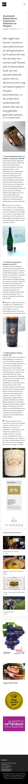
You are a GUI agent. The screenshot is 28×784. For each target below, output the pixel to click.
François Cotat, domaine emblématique (14, 592)
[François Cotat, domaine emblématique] (14, 583)
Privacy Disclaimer (6, 770)
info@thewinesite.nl (6, 769)
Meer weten (19, 781)
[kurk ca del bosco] (14, 151)
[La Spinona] (14, 347)
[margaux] (14, 477)
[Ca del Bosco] (14, 256)
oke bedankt (9, 781)
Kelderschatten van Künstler (11, 551)
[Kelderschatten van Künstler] (14, 542)
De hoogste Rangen (8, 612)
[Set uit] (26, 778)
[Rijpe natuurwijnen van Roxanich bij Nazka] (14, 562)
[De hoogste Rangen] (14, 603)
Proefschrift (12, 29)
